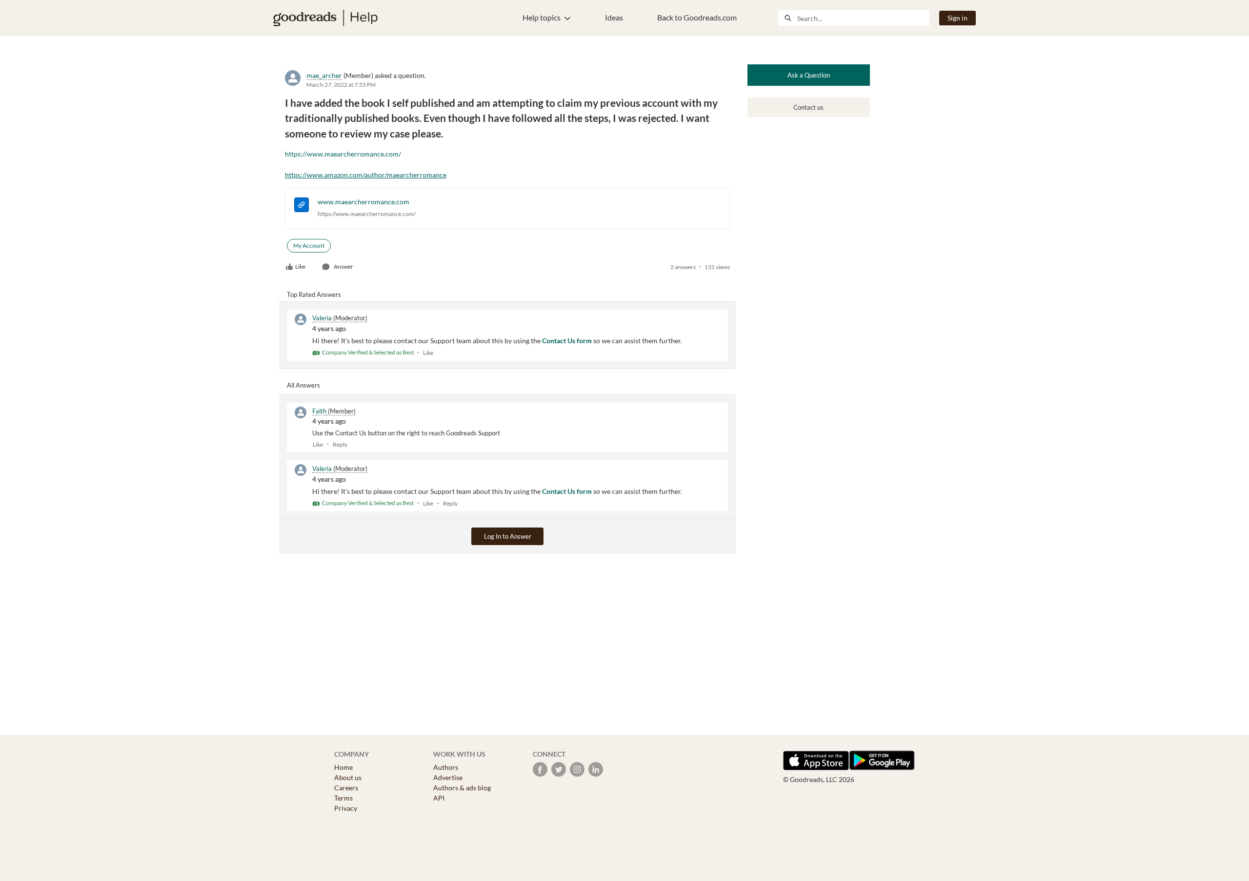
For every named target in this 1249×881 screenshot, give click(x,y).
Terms (343, 798)
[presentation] (301, 206)
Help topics (542, 17)
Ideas (614, 17)
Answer (343, 266)
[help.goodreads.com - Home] (325, 18)
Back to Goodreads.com (697, 17)
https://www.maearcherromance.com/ (343, 154)
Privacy (345, 808)
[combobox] (863, 18)
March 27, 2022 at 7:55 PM (341, 84)
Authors (445, 767)
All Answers (303, 385)
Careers (346, 787)
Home (343, 767)
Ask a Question (808, 75)
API (438, 798)
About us (348, 777)
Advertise (448, 777)
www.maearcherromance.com (363, 201)
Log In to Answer (507, 536)
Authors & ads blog (462, 787)
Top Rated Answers (314, 294)
